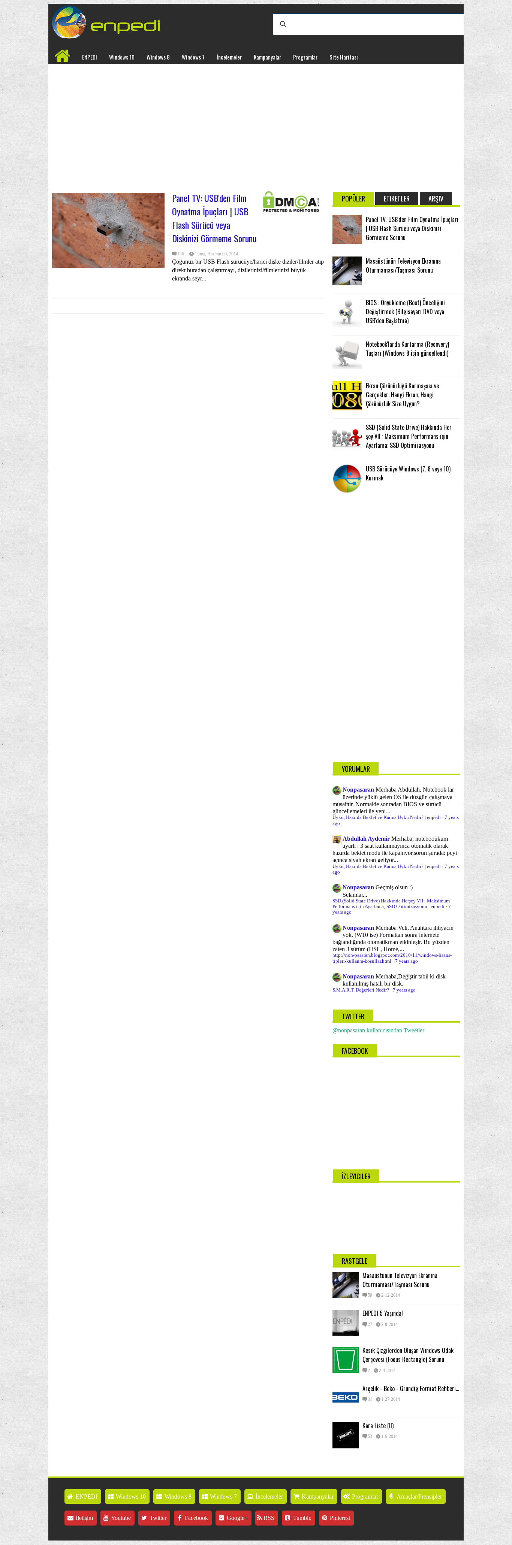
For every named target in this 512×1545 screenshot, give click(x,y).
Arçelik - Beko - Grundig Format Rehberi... (410, 1388)
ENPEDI (89, 57)
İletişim (83, 1518)
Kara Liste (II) (378, 1425)
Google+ (236, 1518)
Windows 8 (158, 57)
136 (180, 254)
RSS (268, 1518)
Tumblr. (301, 1518)
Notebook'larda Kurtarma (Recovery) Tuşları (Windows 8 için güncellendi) (407, 349)
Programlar (305, 57)
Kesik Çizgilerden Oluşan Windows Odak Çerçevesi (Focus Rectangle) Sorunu (408, 1355)
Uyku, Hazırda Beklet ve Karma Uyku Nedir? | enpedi (386, 817)
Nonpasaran (358, 789)
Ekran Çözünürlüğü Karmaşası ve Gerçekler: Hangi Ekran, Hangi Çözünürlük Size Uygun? (402, 394)
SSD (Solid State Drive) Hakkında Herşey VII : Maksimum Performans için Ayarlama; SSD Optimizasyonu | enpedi (391, 903)
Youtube (120, 1518)
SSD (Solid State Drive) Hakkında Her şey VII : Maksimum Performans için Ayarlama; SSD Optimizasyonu (409, 436)
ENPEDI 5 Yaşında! (382, 1313)
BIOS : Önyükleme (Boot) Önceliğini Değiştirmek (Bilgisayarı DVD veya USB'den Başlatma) (405, 311)
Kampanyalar (267, 57)
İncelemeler (229, 57)
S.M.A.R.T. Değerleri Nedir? (360, 990)
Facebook (195, 1518)
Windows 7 (193, 57)
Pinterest (339, 1518)
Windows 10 (122, 57)
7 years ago (406, 961)
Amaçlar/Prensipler (418, 1496)
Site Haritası (343, 57)
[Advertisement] (188, 124)
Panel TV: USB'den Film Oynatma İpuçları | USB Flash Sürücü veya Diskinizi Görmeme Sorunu (214, 218)
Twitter (157, 1518)
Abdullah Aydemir (366, 838)
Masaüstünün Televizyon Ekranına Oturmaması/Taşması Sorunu (403, 265)
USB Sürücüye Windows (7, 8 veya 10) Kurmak (408, 473)
